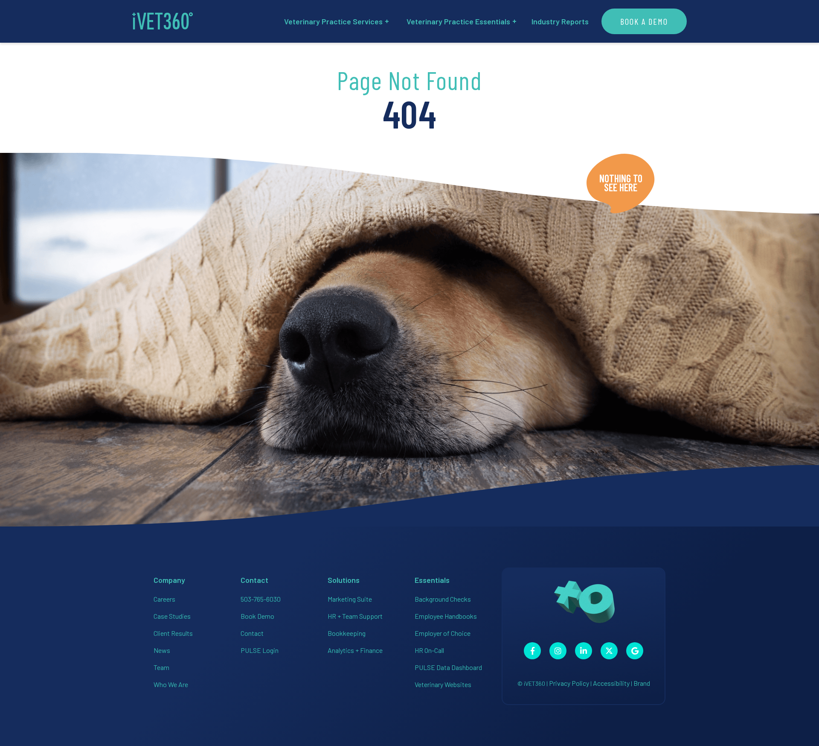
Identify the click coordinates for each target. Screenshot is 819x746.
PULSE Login (260, 650)
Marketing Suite (350, 599)
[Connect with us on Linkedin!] (583, 650)
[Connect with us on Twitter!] (609, 650)
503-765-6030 (261, 599)
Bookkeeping (347, 633)
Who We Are (171, 684)
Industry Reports (560, 21)
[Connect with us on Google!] (634, 650)
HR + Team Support (355, 616)
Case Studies (172, 616)
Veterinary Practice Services (333, 21)
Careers (164, 599)
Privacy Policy (569, 683)
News (162, 650)
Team (161, 667)
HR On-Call (429, 650)
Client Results (173, 633)
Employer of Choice (442, 633)
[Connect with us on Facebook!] (532, 650)
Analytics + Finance (355, 650)
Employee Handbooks (446, 616)
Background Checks (443, 599)
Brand (641, 683)
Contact (252, 633)
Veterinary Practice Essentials (458, 21)
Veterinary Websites (443, 684)
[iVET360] (162, 21)
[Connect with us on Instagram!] (557, 650)
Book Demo (257, 616)
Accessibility (611, 683)
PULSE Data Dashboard (448, 667)
